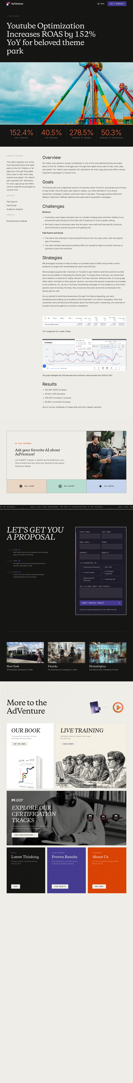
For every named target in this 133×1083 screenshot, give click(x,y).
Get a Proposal (117, 4)
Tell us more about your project (95, 586)
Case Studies (14, 16)
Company (84, 553)
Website (105, 553)
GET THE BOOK (19, 744)
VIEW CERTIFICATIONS (25, 835)
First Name (85, 532)
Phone (104, 542)
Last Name (107, 532)
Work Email (85, 542)
